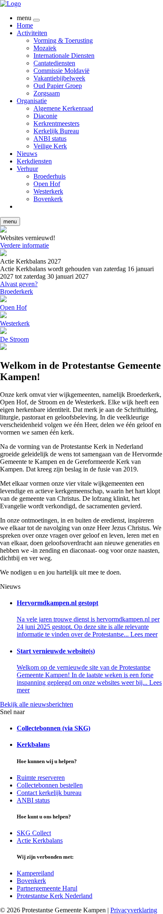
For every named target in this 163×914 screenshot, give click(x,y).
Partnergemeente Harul (47, 888)
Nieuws (27, 153)
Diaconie (45, 115)
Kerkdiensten (34, 161)
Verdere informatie (24, 245)
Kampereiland (35, 873)
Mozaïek (44, 48)
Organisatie (32, 100)
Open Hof (46, 183)
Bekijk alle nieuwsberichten (36, 704)
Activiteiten (32, 32)
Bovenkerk (48, 198)
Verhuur (27, 168)
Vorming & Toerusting (63, 40)
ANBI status (49, 138)
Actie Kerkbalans (40, 840)
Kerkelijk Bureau (56, 131)
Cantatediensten (54, 63)
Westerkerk (48, 191)
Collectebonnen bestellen (50, 785)
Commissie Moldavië (61, 70)
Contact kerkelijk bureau (49, 792)
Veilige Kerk (50, 146)
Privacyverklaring (133, 910)
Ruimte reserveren (41, 777)
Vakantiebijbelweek (59, 78)
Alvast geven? (19, 283)
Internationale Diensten (63, 55)
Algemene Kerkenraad (63, 108)
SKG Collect (34, 832)
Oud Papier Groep (57, 85)
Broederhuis (49, 176)
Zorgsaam (46, 93)
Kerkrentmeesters (56, 123)
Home (25, 25)
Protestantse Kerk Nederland (54, 895)
